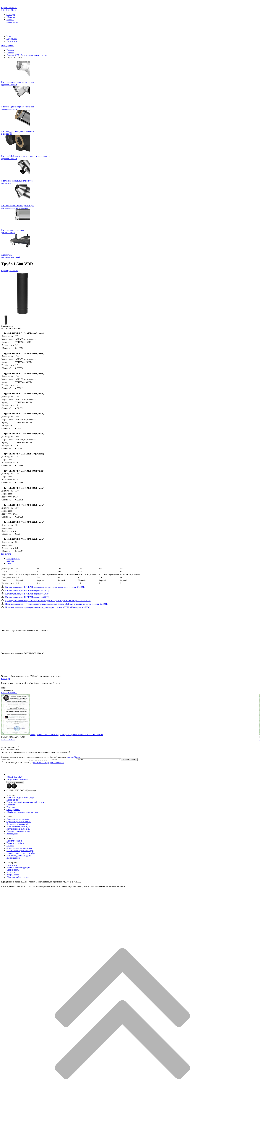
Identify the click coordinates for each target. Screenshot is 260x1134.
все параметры (13, 558)
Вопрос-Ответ (73, 757)
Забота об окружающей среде (20, 797)
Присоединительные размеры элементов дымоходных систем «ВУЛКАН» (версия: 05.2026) (47, 607)
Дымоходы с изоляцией (17, 824)
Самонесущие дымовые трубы (20, 853)
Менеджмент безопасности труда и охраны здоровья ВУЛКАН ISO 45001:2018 (66, 734)
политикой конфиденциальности (48, 762)
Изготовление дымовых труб (19, 850)
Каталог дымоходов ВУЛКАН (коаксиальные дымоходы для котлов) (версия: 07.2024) (44, 587)
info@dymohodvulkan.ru (17, 779)
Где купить (11, 41)
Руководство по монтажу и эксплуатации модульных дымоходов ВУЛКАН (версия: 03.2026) (48, 600)
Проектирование (14, 841)
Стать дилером (13, 809)
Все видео (5, 678)
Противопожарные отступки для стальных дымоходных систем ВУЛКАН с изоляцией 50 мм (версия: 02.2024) (56, 604)
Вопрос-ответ (12, 875)
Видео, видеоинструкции (18, 867)
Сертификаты (12, 870)
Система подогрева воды (18, 831)
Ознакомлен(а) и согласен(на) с (34, 762)
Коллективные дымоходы (18, 829)
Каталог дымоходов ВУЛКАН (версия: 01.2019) (27, 594)
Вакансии (11, 807)
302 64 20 (9, 7)
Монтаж (10, 845)
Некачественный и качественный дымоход (26, 802)
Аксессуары (12, 834)
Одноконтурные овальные (18, 821)
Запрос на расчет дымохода (19, 848)
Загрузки (10, 872)
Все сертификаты (9, 692)
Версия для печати (9, 270)
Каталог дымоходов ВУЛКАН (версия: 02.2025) (27, 590)
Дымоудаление (13, 858)
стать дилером (7, 45)
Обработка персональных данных (22, 812)
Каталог (10, 19)
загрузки (10, 561)
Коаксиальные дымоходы (18, 826)
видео (9, 563)
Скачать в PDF (8, 739)
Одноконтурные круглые (18, 819)
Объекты (10, 17)
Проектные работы (15, 843)
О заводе (10, 14)
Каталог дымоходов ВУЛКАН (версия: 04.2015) (27, 597)
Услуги (9, 36)
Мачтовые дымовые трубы (18, 855)
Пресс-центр (12, 22)
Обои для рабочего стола (18, 877)
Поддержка (11, 38)
